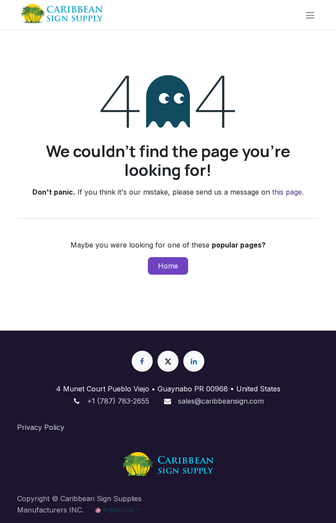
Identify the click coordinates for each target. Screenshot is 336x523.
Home (168, 266)
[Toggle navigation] (310, 15)
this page (287, 192)
